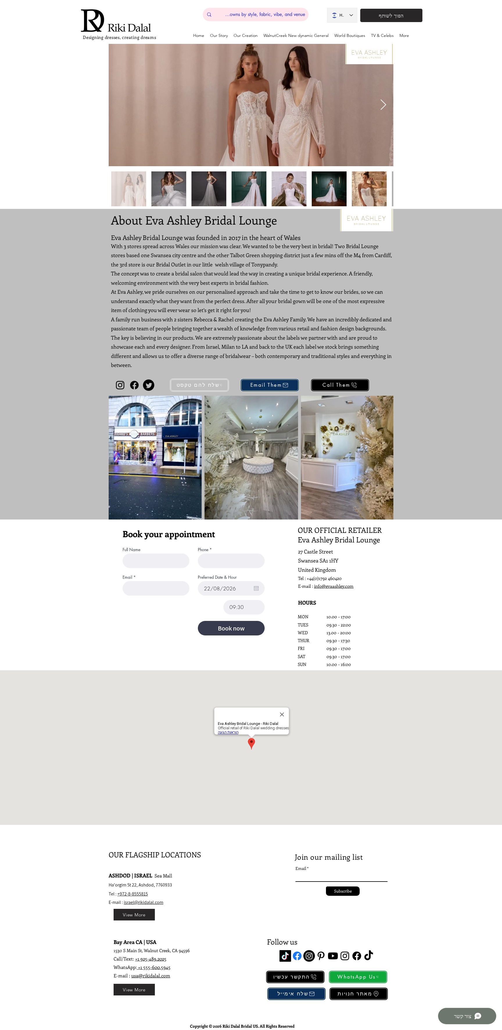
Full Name (131, 550)
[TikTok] (285, 956)
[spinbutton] (244, 607)
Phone (203, 550)
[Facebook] (134, 385)
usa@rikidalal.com (150, 975)
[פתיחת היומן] (256, 588)
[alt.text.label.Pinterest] (321, 956)
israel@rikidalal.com (143, 902)
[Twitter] (148, 385)
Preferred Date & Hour (217, 577)
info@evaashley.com (334, 586)
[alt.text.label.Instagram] (345, 956)
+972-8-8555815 (132, 894)
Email (127, 577)
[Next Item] (383, 105)
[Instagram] (120, 385)
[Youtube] (333, 956)
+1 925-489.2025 (150, 959)
